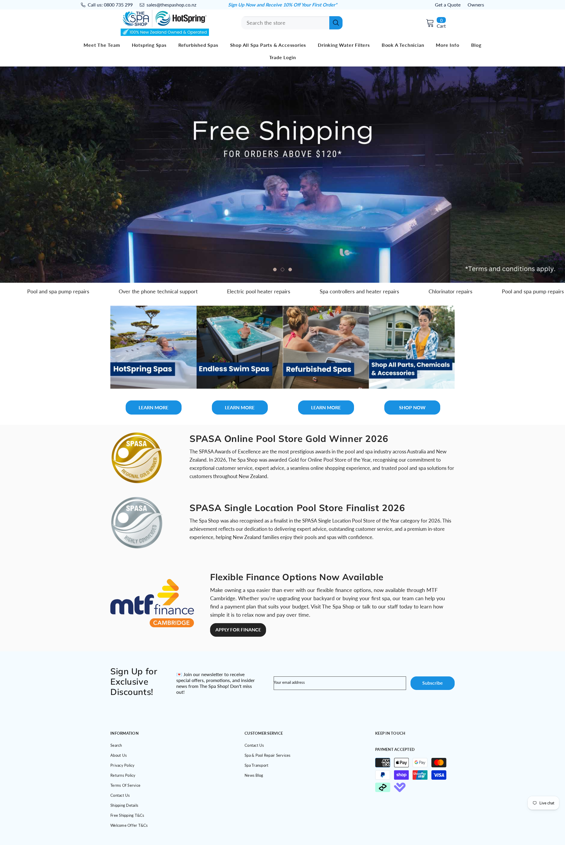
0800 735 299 (118, 4)
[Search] (292, 22)
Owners (476, 4)
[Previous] (44, 174)
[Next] (520, 174)
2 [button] (282, 269)
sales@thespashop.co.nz (171, 4)
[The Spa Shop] (153, 347)
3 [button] (290, 269)
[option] (282, 174)
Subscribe (432, 683)
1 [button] (275, 269)
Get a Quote (448, 4)
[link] (136, 457)
